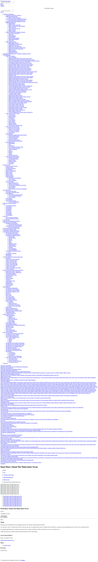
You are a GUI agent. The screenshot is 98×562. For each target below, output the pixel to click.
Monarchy (11, 151)
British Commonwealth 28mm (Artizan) (17, 99)
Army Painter (11, 355)
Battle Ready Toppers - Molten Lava (13, 272)
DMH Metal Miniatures (11, 22)
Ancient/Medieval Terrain (11, 323)
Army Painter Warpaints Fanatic (12, 337)
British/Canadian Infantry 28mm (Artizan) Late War (19, 96)
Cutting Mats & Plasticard (11, 331)
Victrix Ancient (12, 179)
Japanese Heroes (12, 160)
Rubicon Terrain (9, 174)
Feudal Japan (11, 145)
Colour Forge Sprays (13, 359)
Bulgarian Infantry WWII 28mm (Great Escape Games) (20, 58)
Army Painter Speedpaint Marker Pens (11, 230)
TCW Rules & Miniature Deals (12, 192)
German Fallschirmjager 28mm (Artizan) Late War (19, 87)
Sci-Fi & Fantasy (12, 186)
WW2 (10, 144)
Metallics (10, 339)
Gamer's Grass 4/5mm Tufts (12, 264)
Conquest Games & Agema (11, 166)
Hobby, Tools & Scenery (8, 314)
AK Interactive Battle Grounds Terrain (11, 228)
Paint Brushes (9, 351)
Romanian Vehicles (13, 124)
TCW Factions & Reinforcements (16, 194)
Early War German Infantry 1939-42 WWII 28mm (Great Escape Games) (24, 60)
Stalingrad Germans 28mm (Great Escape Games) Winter (21, 77)
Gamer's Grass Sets (10, 268)
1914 (4, 204)
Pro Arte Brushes (12, 353)
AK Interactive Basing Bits (11, 288)
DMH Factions (12, 23)
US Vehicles (11, 118)
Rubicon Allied (9, 173)
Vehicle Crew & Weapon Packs (12, 126)
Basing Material (6, 286)
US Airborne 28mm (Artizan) (15, 93)
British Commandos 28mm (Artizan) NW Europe (19, 100)
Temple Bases (9, 282)
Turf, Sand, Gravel (10, 296)
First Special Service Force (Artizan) (16, 106)
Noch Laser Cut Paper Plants (15, 306)
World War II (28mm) (10, 56)
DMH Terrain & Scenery (11, 41)
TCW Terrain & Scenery (11, 200)
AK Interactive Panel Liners (12, 233)
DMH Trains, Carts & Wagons (15, 46)
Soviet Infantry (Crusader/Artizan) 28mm (17, 92)
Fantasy (10, 150)
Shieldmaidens (12, 143)
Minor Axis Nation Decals (14, 139)
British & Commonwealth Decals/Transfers (18, 135)
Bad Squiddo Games (10, 142)
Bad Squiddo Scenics (13, 155)
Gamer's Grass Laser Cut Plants (12, 259)
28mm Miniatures (7, 54)
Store (4, 472)
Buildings (11, 316)
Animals (10, 154)
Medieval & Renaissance (14, 184)
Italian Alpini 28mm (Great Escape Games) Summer (19, 68)
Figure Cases (8, 328)
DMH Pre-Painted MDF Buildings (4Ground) (15, 32)
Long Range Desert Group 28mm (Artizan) (18, 102)
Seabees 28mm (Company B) (15, 111)
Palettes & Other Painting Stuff (15, 356)
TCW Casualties (12, 197)
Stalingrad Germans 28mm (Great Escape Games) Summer (21, 76)
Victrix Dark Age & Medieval (15, 178)
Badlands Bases (9, 283)
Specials (10, 239)
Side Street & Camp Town (14, 33)
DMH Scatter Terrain (13, 52)
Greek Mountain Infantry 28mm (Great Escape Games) (20, 63)
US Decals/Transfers (13, 138)
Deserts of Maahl (9, 278)
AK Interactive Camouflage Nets (15, 125)
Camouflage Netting (10, 312)
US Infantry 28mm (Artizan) (15, 94)
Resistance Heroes (12, 161)
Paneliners (11, 247)
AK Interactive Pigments (11, 253)
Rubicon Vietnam (9, 175)
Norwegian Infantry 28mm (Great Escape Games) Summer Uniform (23, 71)
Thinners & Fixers (12, 246)
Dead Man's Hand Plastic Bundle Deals (17, 20)
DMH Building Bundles (14, 39)
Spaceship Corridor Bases (11, 274)
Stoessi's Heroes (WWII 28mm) (12, 156)
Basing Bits (8, 258)
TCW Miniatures (9, 193)
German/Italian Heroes (13, 158)
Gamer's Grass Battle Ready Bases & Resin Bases (12, 558)
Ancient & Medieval (13, 149)
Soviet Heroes (11, 162)
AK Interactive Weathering (71, 556)
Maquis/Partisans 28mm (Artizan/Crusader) (18, 107)
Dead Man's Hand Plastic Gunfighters (18, 555)
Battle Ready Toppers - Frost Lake (13, 271)
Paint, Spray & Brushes (8, 332)
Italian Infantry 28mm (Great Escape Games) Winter (19, 70)
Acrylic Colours (12, 338)
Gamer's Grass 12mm (10, 266)
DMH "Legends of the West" (15, 25)
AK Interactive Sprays (13, 362)
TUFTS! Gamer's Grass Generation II (86, 556)
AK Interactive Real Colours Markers (14, 225)
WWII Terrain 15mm (10, 322)
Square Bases (9, 285)
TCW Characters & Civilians (15, 196)
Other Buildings (12, 37)
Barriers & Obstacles (13, 319)
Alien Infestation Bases (11, 273)
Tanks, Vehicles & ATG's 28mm (12, 113)
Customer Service (7, 545)
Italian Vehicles (12, 121)
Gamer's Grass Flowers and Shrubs (13, 267)
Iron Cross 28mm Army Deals (12, 218)
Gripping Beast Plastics (11, 168)
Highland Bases (9, 276)
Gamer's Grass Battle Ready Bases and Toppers (13, 270)
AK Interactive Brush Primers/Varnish (14, 350)
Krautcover (8, 292)
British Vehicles (12, 117)
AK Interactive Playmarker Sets (15, 224)
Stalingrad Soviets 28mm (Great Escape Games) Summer (21, 80)
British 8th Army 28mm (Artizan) (16, 98)
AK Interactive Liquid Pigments (12, 234)
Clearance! (5, 363)
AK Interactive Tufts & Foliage (12, 289)
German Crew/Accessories (14, 129)
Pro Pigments (8, 255)
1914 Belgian (9, 209)
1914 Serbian (8, 207)
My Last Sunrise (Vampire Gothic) (16, 147)
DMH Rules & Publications (12, 16)
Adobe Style (11, 40)
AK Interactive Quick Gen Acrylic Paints (14, 333)
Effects (10, 341)
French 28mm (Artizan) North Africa (16, 105)
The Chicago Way (7, 190)
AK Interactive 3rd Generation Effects (14, 346)
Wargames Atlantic (10, 181)
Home (4, 470)
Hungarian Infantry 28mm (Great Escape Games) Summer (21, 64)
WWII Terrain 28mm (10, 315)
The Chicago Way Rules (11, 191)
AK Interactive (12, 352)
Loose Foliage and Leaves (11, 300)
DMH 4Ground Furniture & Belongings (17, 47)
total (22, 560)
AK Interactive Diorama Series (9, 229)
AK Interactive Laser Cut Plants (12, 290)
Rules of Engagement (84, 555)
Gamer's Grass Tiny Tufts (11, 261)
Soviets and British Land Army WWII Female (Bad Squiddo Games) (23, 82)
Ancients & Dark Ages (13, 182)
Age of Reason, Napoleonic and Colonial (17, 185)
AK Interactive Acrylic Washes (12, 334)
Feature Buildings (12, 35)
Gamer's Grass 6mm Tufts (11, 265)
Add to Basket (4, 516)
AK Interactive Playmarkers (12, 223)
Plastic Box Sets (6, 164)
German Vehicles (12, 115)
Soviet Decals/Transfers (13, 137)
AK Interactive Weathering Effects (13, 235)
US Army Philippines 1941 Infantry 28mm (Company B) (21, 112)
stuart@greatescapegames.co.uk (7, 540)
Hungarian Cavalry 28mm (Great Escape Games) (19, 66)
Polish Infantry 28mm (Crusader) (15, 108)
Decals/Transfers (9, 133)
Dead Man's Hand (38, 555)
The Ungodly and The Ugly (14, 28)
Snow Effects (9, 295)
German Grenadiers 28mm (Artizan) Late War (18, 88)
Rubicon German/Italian (11, 170)
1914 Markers (9, 213)
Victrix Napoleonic (13, 180)
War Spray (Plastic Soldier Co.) (15, 361)
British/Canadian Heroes (14, 157)
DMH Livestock (12, 31)
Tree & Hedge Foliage (10, 298)
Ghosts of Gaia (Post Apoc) (14, 148)
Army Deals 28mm (13, 57)
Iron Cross (5, 216)
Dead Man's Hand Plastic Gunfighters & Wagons (16, 19)
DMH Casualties (12, 29)
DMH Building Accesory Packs (15, 44)
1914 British (8, 210)
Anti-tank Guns (12, 114)
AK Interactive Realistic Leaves (12, 291)
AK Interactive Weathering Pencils (13, 251)
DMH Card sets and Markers (15, 17)
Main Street (11, 34)
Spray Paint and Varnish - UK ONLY (14, 357)
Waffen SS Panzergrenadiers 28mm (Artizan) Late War (20, 89)
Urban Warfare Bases (10, 280)
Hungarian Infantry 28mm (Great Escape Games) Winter (20, 65)
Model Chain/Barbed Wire (11, 308)
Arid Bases (8, 279)
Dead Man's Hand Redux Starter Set (13, 15)
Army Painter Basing (10, 297)
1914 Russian (9, 206)
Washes (10, 242)
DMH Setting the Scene (14, 43)
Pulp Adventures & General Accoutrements (18, 188)
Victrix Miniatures (9, 176)
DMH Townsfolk (12, 27)
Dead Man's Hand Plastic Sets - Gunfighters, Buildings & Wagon (17, 53)
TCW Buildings (9, 199)
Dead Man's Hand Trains (14, 45)
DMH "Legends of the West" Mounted (17, 26)
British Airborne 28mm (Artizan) (15, 95)
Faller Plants (11, 302)
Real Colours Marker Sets (14, 227)
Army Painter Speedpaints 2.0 (12, 335)
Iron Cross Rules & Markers (12, 217)
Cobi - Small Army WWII (58, 558)
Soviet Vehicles (12, 119)
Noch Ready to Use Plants (14, 304)
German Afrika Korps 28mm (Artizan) (17, 84)
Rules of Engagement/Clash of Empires (11, 221)
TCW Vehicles (9, 198)
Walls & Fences (12, 317)
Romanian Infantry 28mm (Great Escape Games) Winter (20, 74)
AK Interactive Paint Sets (11, 347)
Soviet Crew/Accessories (14, 130)
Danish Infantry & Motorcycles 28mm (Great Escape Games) (21, 59)
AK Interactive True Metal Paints (13, 349)
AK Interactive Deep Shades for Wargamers (15, 343)
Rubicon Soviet (9, 172)
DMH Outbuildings (13, 51)
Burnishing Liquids (13, 243)
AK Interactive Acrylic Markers (10, 222)
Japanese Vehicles (12, 123)
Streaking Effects (12, 237)
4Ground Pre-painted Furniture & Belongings (15, 325)
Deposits (10, 240)
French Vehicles (12, 120)
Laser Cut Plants (9, 301)
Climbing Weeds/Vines (11, 313)
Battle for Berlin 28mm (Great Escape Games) (18, 78)
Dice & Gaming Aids (10, 329)
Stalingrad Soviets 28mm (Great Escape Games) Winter (20, 81)
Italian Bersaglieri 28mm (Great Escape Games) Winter (20, 69)
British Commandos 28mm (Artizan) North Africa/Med (20, 101)
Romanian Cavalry (12, 75)
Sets (9, 252)
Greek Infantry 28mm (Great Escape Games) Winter (19, 62)
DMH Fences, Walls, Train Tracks (16, 48)
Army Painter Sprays (13, 358)
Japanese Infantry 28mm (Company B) (17, 109)
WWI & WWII (12, 187)
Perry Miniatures (9, 169)
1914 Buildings (9, 215)
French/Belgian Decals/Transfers (15, 141)
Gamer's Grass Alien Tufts (11, 260)
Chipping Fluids (12, 245)
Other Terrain (11, 320)
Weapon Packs (12, 132)
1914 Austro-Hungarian (11, 205)
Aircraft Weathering (13, 249)
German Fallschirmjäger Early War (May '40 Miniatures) (20, 86)
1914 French (8, 211)
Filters (10, 241)
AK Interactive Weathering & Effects (11, 231)
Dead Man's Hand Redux (8, 14)
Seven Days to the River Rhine (9, 203)
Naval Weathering (12, 248)
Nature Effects (12, 236)
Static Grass (8, 294)
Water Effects (9, 307)
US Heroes (11, 163)
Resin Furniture (12, 321)
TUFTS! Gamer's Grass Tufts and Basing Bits (13, 257)
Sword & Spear (6, 219)
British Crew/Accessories (14, 127)
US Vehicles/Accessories (14, 131)
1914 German (9, 212)
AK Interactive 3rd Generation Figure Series (15, 344)
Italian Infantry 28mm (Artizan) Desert (17, 83)
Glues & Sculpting (10, 327)
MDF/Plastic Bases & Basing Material (14, 310)
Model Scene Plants (13, 303)
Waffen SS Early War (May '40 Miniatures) (18, 90)
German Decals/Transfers (14, 136)
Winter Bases (8, 277)
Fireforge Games (9, 167)
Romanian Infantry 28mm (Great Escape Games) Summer (21, 72)
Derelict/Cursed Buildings (14, 38)
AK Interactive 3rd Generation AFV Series (15, 345)
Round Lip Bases (9, 284)
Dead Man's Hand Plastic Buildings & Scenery (16, 21)
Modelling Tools (9, 326)
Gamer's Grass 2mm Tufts (11, 262)
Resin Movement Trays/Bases (12, 309)
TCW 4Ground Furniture (14, 202)
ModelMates (8, 254)
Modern (10, 153)
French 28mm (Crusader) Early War (16, 103)
